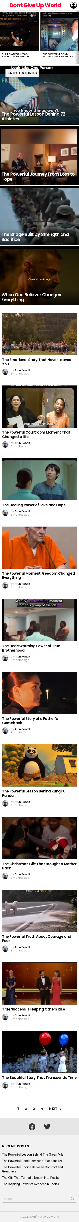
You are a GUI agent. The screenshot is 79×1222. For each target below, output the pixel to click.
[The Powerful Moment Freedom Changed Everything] (39, 548)
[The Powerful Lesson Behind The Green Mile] (19, 31)
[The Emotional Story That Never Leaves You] (39, 334)
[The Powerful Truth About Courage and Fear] (39, 911)
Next (77, 37)
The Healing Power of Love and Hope (34, 505)
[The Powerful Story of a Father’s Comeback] (39, 693)
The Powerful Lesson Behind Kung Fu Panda (34, 793)
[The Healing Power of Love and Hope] (39, 479)
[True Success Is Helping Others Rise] (39, 983)
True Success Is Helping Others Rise (33, 1009)
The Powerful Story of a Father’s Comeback (30, 720)
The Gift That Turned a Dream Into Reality (30, 1178)
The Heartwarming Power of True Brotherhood (31, 648)
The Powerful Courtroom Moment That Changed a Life (36, 434)
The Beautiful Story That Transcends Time (39, 1077)
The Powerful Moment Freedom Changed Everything (38, 575)
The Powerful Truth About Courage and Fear (36, 938)
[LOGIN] (73, 5)
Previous (2, 37)
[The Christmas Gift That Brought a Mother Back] (39, 838)
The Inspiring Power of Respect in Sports (30, 1184)
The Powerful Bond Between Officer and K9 (58, 55)
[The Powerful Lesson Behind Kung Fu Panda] (39, 765)
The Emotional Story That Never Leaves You (36, 361)
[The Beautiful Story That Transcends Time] (39, 1052)
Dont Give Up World (35, 5)
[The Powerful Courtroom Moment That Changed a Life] (39, 406)
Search (72, 1199)
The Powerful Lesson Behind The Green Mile (15, 55)
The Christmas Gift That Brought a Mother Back (39, 866)
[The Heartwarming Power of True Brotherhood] (39, 620)
